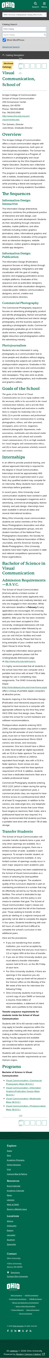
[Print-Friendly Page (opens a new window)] (38, 65)
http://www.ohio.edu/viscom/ (16, 116)
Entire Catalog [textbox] (9, 29)
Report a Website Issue (17, 1209)
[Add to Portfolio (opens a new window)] (26, 65)
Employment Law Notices (18, 1299)
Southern (11, 1239)
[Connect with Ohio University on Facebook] (7, 1330)
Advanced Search (11, 46)
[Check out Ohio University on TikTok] (26, 1330)
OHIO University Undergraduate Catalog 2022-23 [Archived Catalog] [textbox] (24, 15)
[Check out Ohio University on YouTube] (19, 1330)
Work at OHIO (13, 1204)
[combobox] (24, 14)
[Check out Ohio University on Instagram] (11, 1330)
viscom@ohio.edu (10, 119)
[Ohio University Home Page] (13, 1286)
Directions (15, 1272)
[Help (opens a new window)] (44, 65)
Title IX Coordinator (25, 1314)
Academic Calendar (15, 1190)
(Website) (21, 65)
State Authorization (32, 1310)
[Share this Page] (32, 66)
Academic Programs (15, 1160)
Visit (9, 1169)
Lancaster (11, 1235)
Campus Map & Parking (17, 1174)
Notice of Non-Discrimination (25, 1306)
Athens (10, 1221)
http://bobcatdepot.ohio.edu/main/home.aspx (24, 687)
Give (9, 1155)
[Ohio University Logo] (8, 8)
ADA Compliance (16, 1295)
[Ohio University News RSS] (30, 1330)
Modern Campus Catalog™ (29, 1354)
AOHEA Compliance (31, 1295)
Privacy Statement (18, 1310)
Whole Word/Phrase (15, 40)
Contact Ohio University (17, 1276)
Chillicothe (11, 1225)
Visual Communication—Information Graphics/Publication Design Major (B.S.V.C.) (23, 1091)
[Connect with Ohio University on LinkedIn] (15, 1330)
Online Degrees (14, 1164)
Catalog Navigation (15, 55)
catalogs (14, 1350)
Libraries (10, 1199)
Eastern (10, 1230)
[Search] (45, 34)
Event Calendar (13, 1186)
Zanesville (11, 1244)
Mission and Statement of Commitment (25, 1303)
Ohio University (18, 1326)
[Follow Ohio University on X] (22, 1330)
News (9, 1195)
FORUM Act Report (35, 1299)
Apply (9, 1150)
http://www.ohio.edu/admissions (20, 661)
